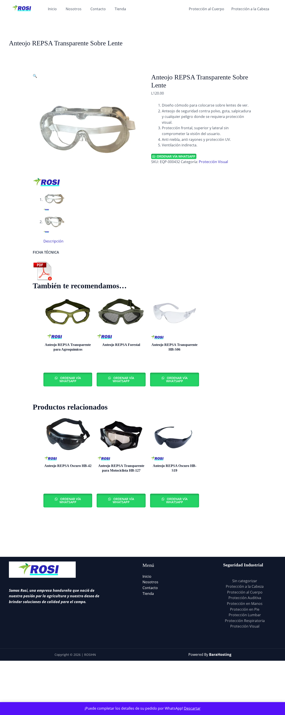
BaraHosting (220, 654)
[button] (35, 75)
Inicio (52, 8)
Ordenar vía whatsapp (176, 156)
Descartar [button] (192, 708)
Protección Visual (213, 161)
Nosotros (73, 8)
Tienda (120, 8)
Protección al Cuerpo (206, 8)
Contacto (98, 8)
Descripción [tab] (53, 241)
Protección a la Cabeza (250, 8)
